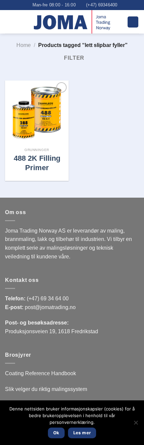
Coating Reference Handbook (40, 373)
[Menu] (133, 22)
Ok (56, 432)
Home (23, 45)
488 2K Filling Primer (37, 163)
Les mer (82, 432)
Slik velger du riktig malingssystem (46, 389)
